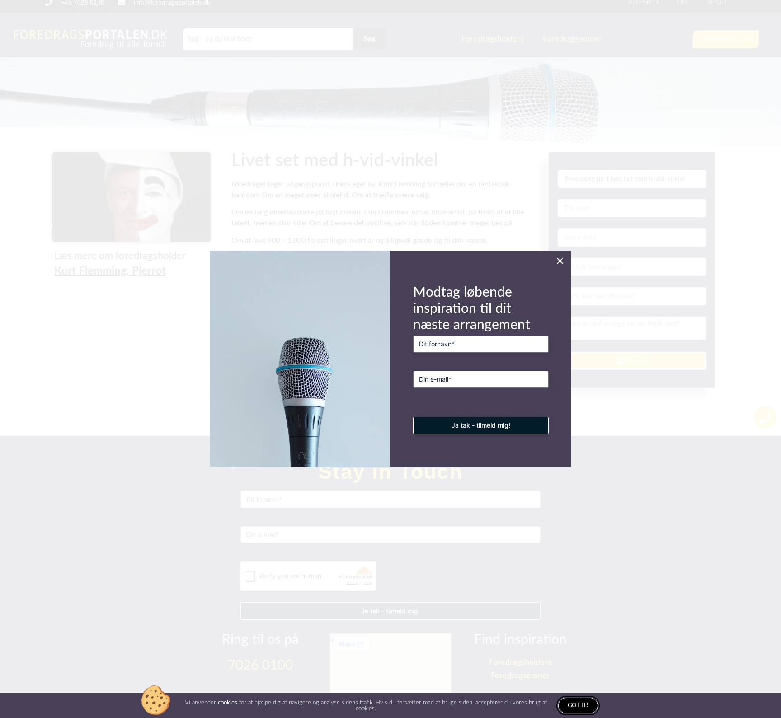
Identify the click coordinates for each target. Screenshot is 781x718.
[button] (560, 261)
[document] (390, 359)
